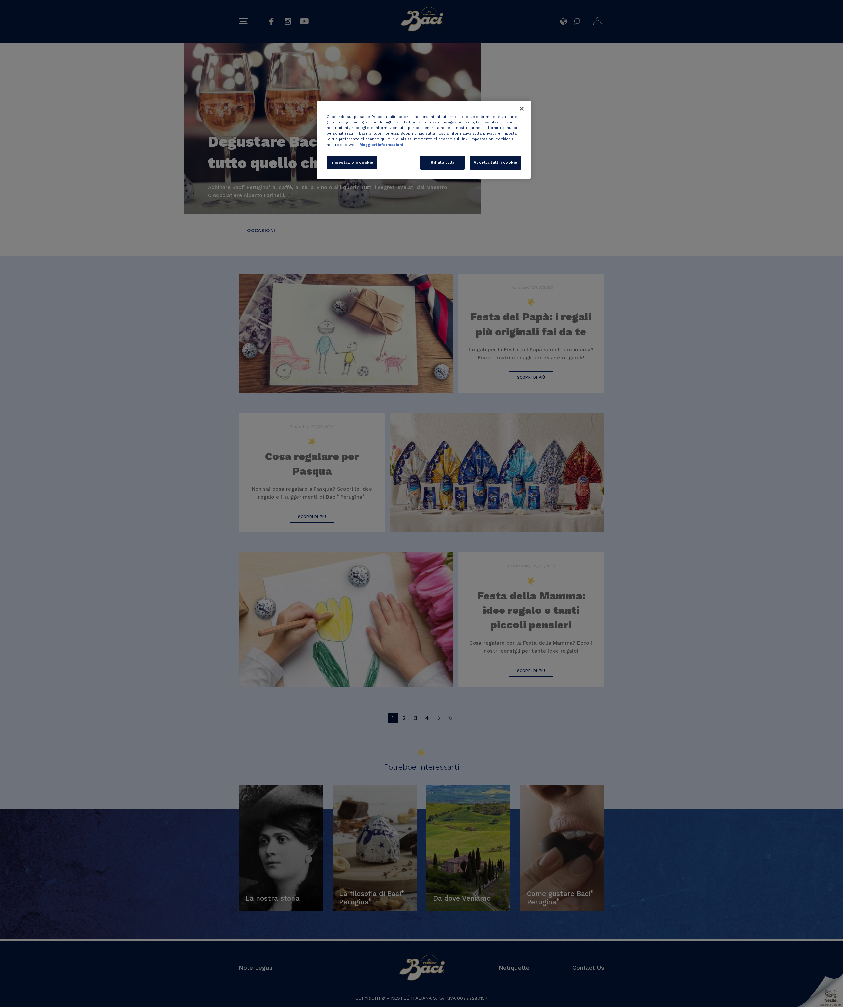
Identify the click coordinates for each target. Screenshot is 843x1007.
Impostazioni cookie (351, 162)
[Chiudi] (521, 108)
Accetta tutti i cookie (495, 162)
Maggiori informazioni (381, 144)
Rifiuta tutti (442, 162)
